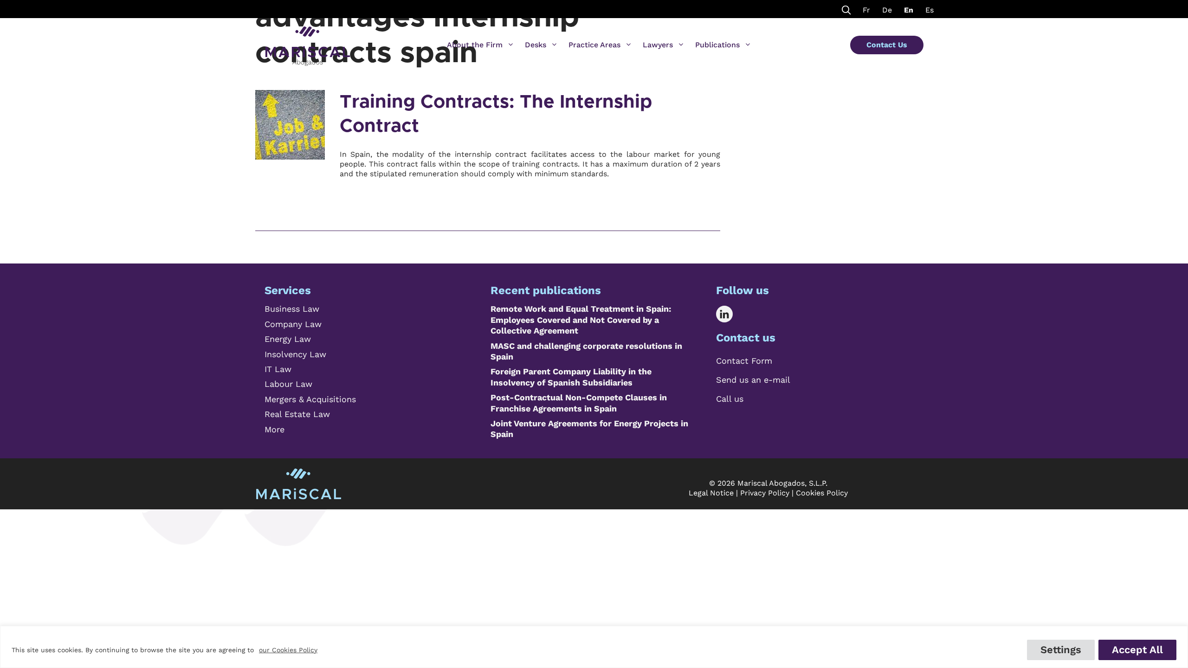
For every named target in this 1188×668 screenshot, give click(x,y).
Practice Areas (594, 44)
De (887, 10)
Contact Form (744, 361)
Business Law (292, 309)
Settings (1060, 649)
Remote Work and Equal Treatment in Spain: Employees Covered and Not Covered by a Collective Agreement (581, 319)
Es (929, 10)
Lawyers (658, 44)
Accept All (1137, 649)
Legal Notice (711, 492)
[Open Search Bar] (846, 9)
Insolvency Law (295, 354)
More (274, 429)
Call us (729, 399)
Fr (866, 10)
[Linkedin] (731, 314)
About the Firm (475, 44)
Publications (717, 44)
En (908, 10)
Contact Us (886, 44)
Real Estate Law (297, 414)
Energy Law (288, 339)
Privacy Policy (764, 492)
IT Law (278, 369)
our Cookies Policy (288, 650)
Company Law (293, 324)
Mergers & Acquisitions (310, 399)
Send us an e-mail (753, 380)
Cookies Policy (822, 492)
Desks (535, 44)
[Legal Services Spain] (307, 42)
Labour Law (288, 384)
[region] (594, 647)
